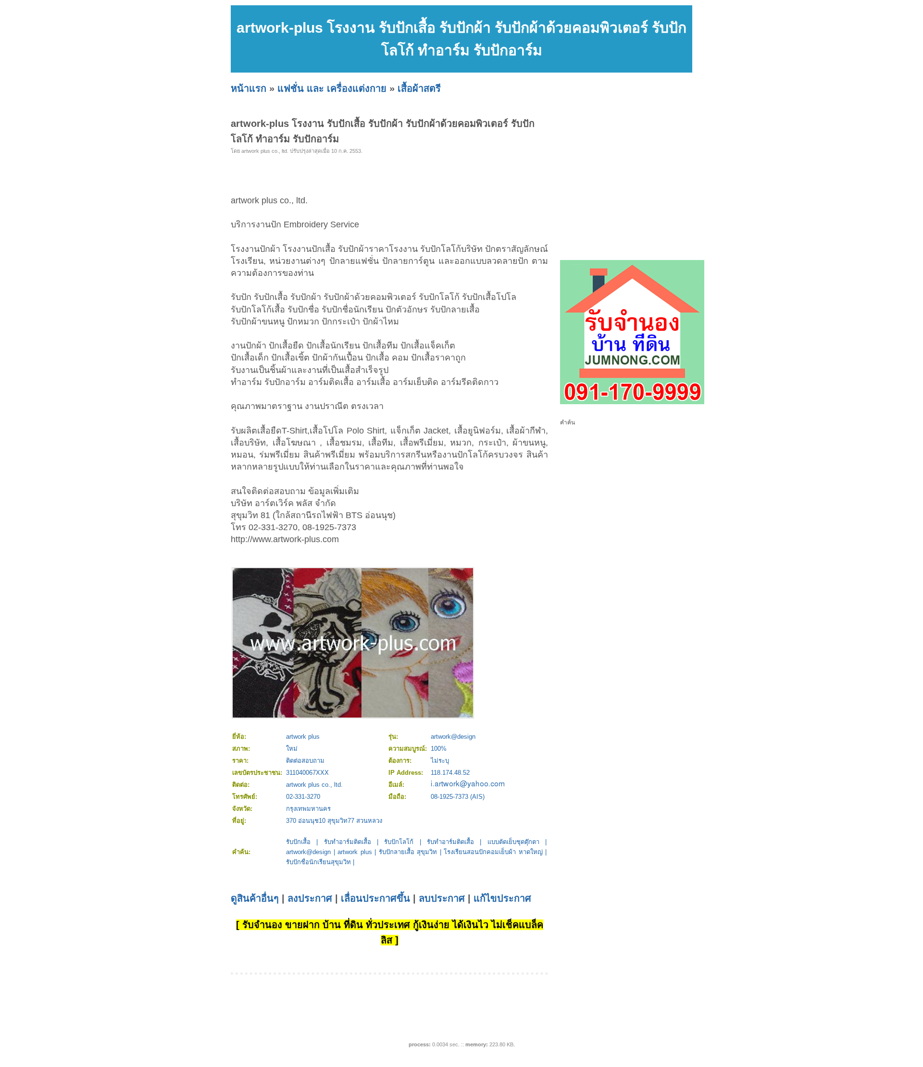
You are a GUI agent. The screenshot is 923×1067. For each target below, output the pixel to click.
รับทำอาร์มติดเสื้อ (347, 841)
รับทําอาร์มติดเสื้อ (450, 841)
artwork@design (308, 852)
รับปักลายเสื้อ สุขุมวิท (408, 852)
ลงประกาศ (309, 898)
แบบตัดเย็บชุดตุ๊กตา (513, 841)
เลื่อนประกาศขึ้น (375, 898)
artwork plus (354, 852)
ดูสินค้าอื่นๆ (255, 898)
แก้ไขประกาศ (502, 898)
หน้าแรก (248, 88)
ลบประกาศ (442, 898)
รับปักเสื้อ (298, 841)
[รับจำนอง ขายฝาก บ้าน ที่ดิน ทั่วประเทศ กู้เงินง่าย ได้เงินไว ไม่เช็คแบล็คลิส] (632, 402)
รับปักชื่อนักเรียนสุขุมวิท (318, 862)
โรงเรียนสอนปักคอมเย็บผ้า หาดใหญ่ (493, 852)
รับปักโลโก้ (398, 841)
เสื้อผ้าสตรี (419, 88)
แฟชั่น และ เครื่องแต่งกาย (332, 88)
